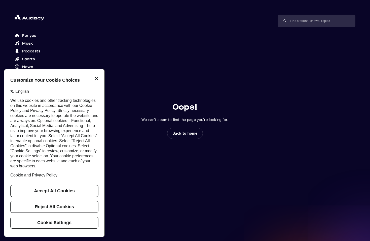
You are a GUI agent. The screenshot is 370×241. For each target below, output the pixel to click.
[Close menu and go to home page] (32, 17)
